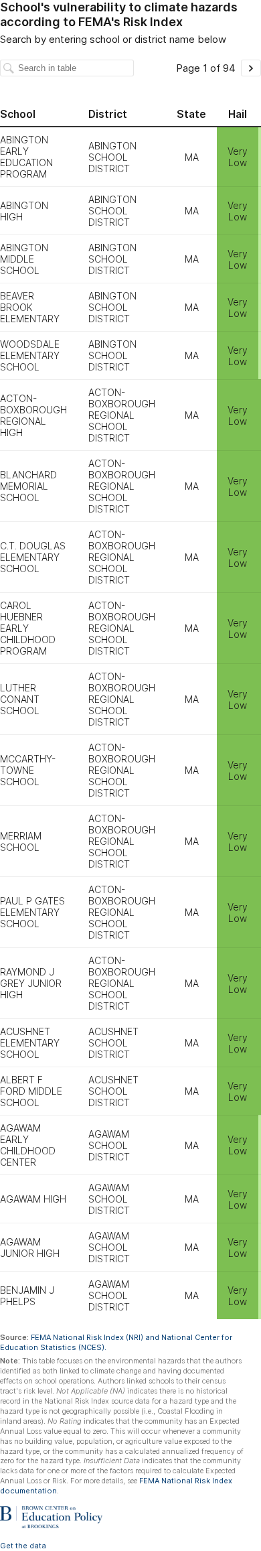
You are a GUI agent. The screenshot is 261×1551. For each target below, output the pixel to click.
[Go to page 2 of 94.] (251, 68)
